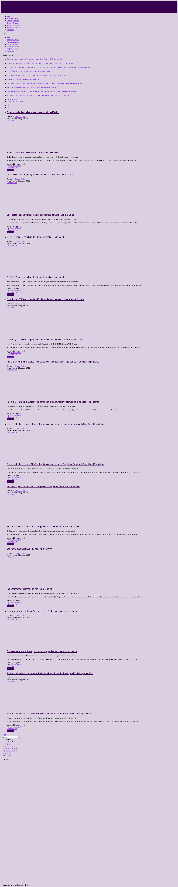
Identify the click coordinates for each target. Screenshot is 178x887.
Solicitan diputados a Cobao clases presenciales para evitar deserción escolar (43, 486)
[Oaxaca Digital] (56, 7)
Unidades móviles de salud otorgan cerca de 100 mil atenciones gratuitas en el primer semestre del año (45, 83)
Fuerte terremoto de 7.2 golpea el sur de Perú (23, 79)
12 (14, 746)
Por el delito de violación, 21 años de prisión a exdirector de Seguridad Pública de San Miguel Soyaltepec (55, 424)
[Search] (19, 737)
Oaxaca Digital (20, 117)
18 (12, 748)
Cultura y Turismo (12, 23)
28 (4, 753)
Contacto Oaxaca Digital (15, 101)
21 (4, 751)
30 (8, 753)
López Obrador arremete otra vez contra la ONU (29, 548)
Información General (13, 18)
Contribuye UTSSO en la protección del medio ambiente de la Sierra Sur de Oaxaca (45, 299)
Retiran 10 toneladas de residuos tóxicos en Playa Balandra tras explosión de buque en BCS (50, 673)
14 (4, 748)
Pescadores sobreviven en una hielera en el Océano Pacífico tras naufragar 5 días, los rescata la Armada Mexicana (49, 67)
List (8, 107)
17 (10, 748)
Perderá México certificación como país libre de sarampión (28, 71)
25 (12, 751)
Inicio (8, 16)
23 (8, 751)
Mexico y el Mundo (13, 25)
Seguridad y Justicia (13, 27)
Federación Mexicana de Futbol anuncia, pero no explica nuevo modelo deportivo (37, 75)
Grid (8, 105)
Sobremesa (10, 30)
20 (16, 748)
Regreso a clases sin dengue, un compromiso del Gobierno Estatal (31, 87)
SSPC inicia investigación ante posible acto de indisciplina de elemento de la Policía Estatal (40, 63)
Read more (10, 170)
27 (16, 751)
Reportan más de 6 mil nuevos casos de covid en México (33, 112)
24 (10, 751)
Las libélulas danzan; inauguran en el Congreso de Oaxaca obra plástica (40, 174)
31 (10, 753)
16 (8, 748)
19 (14, 748)
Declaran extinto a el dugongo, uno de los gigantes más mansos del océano (42, 611)
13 (16, 746)
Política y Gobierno (13, 21)
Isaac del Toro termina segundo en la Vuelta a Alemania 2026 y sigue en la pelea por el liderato (41, 91)
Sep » (9, 755)
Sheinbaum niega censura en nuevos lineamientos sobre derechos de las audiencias (38, 95)
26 (14, 751)
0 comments (12, 120)
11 (12, 746)
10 (10, 746)
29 (6, 753)
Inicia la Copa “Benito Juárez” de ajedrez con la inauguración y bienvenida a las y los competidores (53, 361)
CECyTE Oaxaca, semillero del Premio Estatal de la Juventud (35, 237)
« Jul (4, 755)
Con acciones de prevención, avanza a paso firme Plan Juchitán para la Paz (35, 59)
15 (6, 748)
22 (6, 751)
